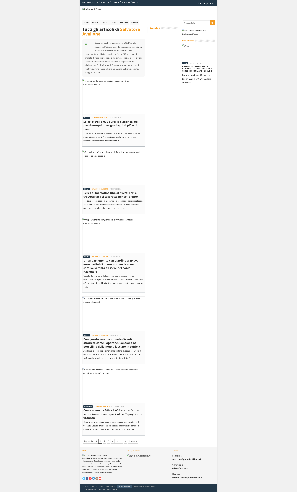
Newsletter (125, 2)
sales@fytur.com (180, 468)
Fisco (104, 23)
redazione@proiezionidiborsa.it (187, 459)
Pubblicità (115, 2)
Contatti (95, 2)
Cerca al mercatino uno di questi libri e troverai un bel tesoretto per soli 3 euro (112, 194)
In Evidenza (88, 406)
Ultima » (133, 441)
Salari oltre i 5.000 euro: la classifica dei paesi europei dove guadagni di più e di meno (110, 125)
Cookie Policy (150, 486)
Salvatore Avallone (100, 118)
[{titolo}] (198, 3)
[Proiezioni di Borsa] (91, 9)
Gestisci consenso (125, 486)
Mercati (95, 23)
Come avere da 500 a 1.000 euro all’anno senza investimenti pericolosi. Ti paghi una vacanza (112, 414)
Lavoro (113, 23)
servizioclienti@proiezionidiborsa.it (188, 477)
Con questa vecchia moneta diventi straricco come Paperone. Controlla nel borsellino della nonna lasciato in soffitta (112, 342)
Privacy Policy (139, 486)
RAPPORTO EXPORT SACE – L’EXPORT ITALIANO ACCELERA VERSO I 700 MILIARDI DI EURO (197, 68)
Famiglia (124, 23)
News (86, 23)
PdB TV (135, 2)
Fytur (115, 489)
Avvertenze (105, 2)
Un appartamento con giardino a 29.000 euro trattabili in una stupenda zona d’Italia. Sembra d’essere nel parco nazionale (110, 266)
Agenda (134, 23)
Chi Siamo (86, 2)
